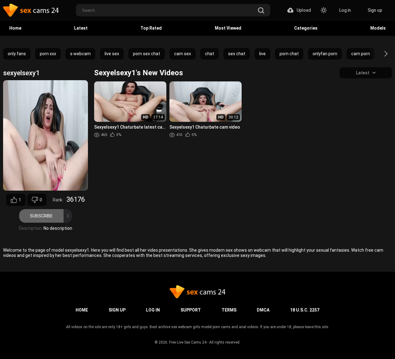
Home (15, 28)
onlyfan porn (325, 53)
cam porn (360, 53)
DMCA (263, 309)
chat (209, 53)
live (262, 53)
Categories (306, 28)
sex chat (236, 53)
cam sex (182, 53)
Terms (229, 309)
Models (378, 28)
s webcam (80, 53)
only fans (17, 53)
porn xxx (48, 53)
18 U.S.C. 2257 (304, 309)
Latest (81, 28)
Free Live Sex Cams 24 (187, 342)
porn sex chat (146, 53)
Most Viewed (228, 28)
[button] (380, 53)
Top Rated (151, 28)
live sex (112, 53)
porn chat (289, 53)
